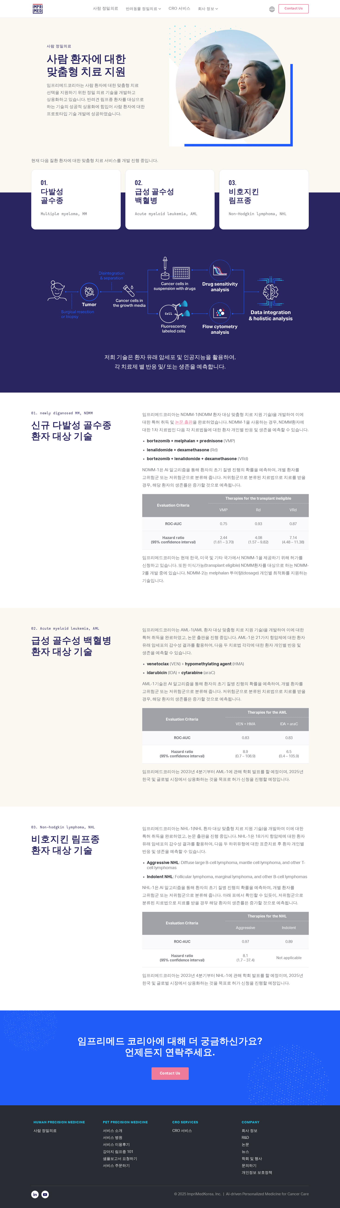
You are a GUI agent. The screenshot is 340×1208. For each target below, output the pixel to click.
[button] (143, 9)
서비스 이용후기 (116, 1144)
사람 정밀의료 (105, 8)
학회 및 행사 (252, 1159)
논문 (245, 1144)
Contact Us (293, 8)
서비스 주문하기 (116, 1166)
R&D (245, 1138)
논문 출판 (184, 422)
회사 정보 (249, 1131)
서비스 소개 (112, 1131)
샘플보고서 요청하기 (120, 1159)
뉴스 (245, 1152)
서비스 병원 (112, 1138)
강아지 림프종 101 (118, 1152)
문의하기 (249, 1166)
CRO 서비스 (180, 8)
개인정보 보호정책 (257, 1172)
